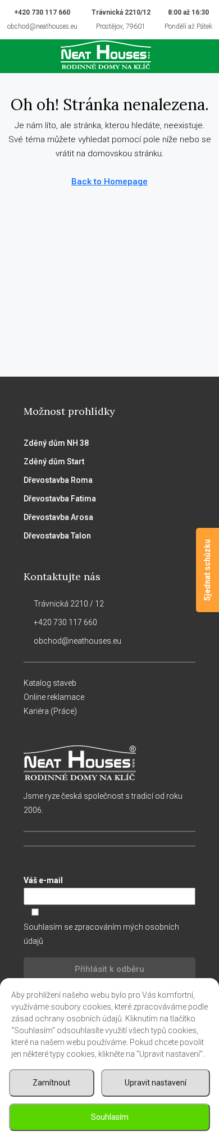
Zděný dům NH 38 (56, 442)
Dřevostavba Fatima (60, 498)
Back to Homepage (109, 182)
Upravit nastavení (155, 1082)
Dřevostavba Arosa (58, 517)
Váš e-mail (43, 880)
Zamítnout (51, 1082)
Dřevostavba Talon (57, 535)
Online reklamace (54, 697)
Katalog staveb (50, 682)
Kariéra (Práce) (50, 711)
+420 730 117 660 (42, 12)
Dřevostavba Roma (58, 480)
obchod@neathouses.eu (42, 26)
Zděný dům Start (54, 461)
